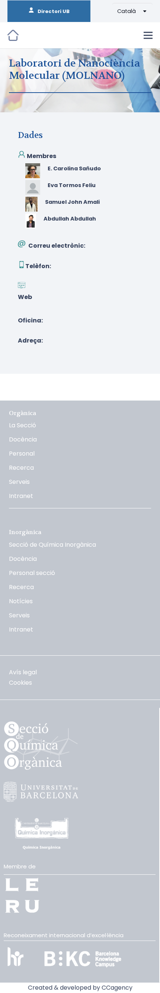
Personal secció (32, 573)
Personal (22, 453)
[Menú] (148, 35)
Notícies (21, 601)
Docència (23, 439)
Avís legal (23, 672)
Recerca (21, 467)
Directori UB (52, 11)
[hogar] (13, 35)
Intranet (21, 496)
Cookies (20, 682)
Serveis (19, 482)
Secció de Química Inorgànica (52, 544)
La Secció (22, 425)
